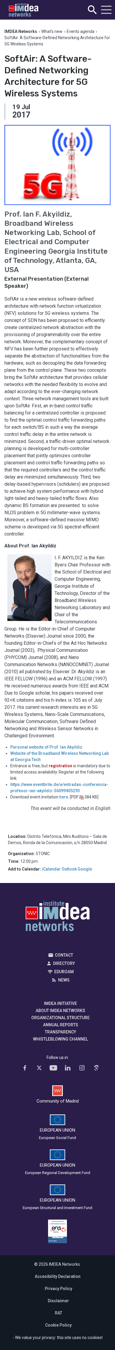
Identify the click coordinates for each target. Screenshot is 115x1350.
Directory (64, 963)
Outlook (69, 869)
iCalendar (51, 869)
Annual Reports (60, 1024)
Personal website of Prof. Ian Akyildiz (46, 747)
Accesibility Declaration (57, 1276)
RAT (58, 1313)
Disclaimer (58, 1300)
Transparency (60, 1032)
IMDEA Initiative (60, 1003)
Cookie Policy (58, 1325)
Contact (64, 955)
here (63, 797)
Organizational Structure (60, 1017)
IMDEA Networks (58, 917)
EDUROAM (64, 971)
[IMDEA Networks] (23, 10)
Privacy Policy (58, 1288)
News (64, 980)
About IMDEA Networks (60, 1010)
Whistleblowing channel (60, 1039)
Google (85, 869)
